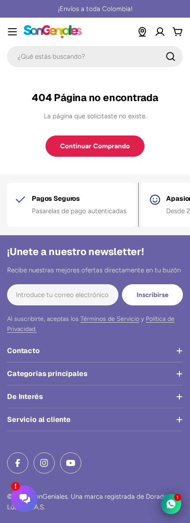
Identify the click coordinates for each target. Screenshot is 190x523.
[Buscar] (170, 56)
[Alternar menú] (12, 31)
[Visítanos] (142, 31)
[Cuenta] (160, 31)
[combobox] (95, 56)
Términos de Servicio (109, 319)
